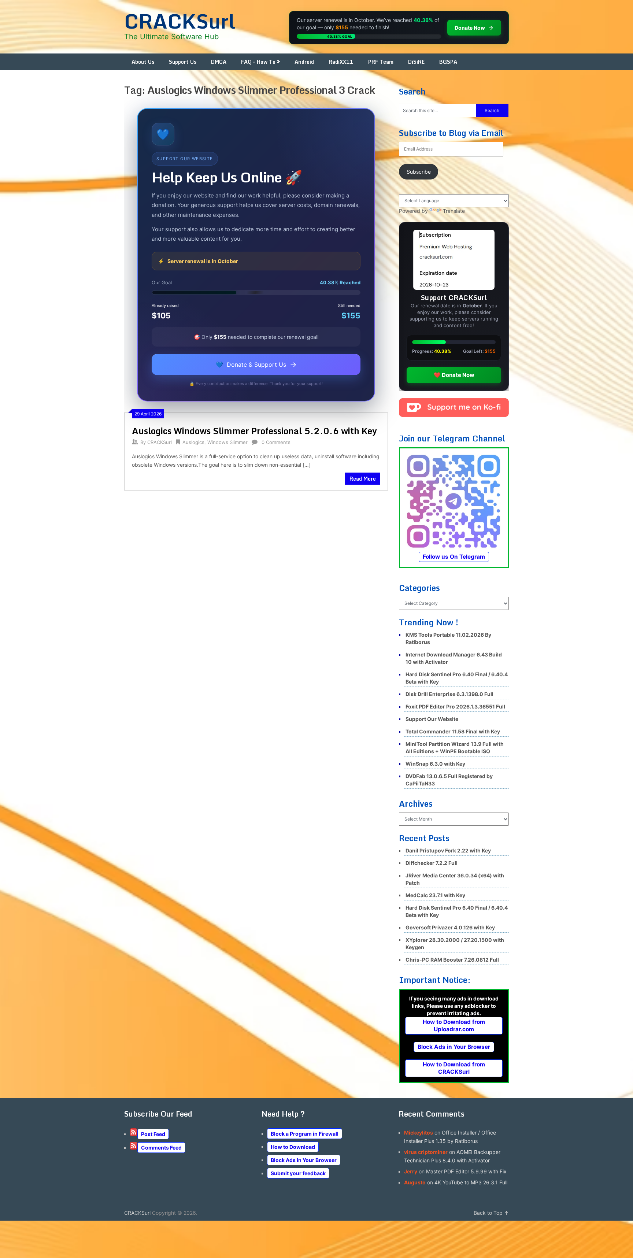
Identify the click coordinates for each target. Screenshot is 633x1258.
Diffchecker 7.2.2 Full (432, 863)
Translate (454, 211)
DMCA (218, 62)
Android (304, 62)
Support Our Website (432, 719)
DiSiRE (416, 62)
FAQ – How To (258, 62)
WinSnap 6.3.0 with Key (435, 764)
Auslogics (193, 442)
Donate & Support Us (256, 364)
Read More (362, 478)
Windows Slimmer (227, 442)
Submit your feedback (298, 1173)
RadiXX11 (341, 62)
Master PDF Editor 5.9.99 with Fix (466, 1171)
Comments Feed (161, 1147)
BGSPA (448, 62)
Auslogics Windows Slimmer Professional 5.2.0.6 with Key (254, 430)
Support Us (182, 62)
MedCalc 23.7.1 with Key (435, 895)
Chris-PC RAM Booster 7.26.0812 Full (452, 960)
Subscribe (419, 172)
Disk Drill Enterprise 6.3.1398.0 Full (449, 694)
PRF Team (380, 62)
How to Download (293, 1147)
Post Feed (153, 1134)
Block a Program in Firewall (304, 1134)
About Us (143, 62)
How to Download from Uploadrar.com (454, 1025)
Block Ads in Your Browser (454, 1046)
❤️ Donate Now (454, 374)
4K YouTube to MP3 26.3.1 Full (470, 1182)
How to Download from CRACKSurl (454, 1068)
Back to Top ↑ (491, 1213)
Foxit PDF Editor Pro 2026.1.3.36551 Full (455, 706)
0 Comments (276, 442)
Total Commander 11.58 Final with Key (453, 731)
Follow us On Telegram (454, 556)
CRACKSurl (179, 21)
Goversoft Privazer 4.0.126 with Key (450, 927)
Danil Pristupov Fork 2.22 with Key (448, 850)
